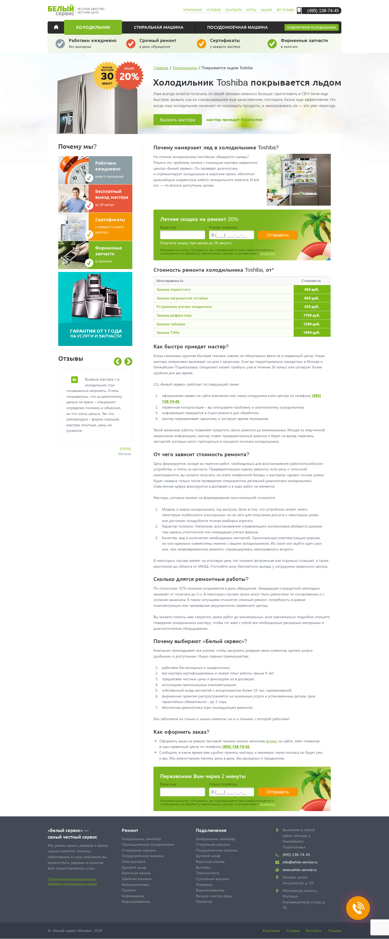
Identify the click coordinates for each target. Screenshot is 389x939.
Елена (125, 448)
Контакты (314, 930)
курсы (251, 10)
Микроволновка (135, 884)
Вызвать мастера (177, 120)
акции (266, 10)
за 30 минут (111, 197)
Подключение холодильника (311, 27)
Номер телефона (223, 227)
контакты (233, 10)
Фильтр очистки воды (214, 895)
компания (192, 10)
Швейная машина (136, 878)
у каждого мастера (225, 43)
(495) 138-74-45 (323, 10)
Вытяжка (203, 867)
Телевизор (204, 884)
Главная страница (59, 27)
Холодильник (93, 27)
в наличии (304, 43)
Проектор (204, 901)
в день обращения (157, 43)
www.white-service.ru (300, 869)
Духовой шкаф (134, 867)
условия (213, 10)
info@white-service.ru (300, 861)
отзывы (288, 10)
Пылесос (129, 889)
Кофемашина (133, 895)
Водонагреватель (136, 901)
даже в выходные (109, 169)
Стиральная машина (158, 27)
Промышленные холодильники (148, 844)
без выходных (92, 43)
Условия (293, 930)
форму (271, 740)
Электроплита (133, 861)
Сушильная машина (212, 878)
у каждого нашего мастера (110, 225)
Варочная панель (136, 872)
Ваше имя (168, 227)
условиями (267, 253)
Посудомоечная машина (237, 27)
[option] (99, 415)
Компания (271, 930)
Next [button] (128, 362)
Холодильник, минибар (141, 838)
